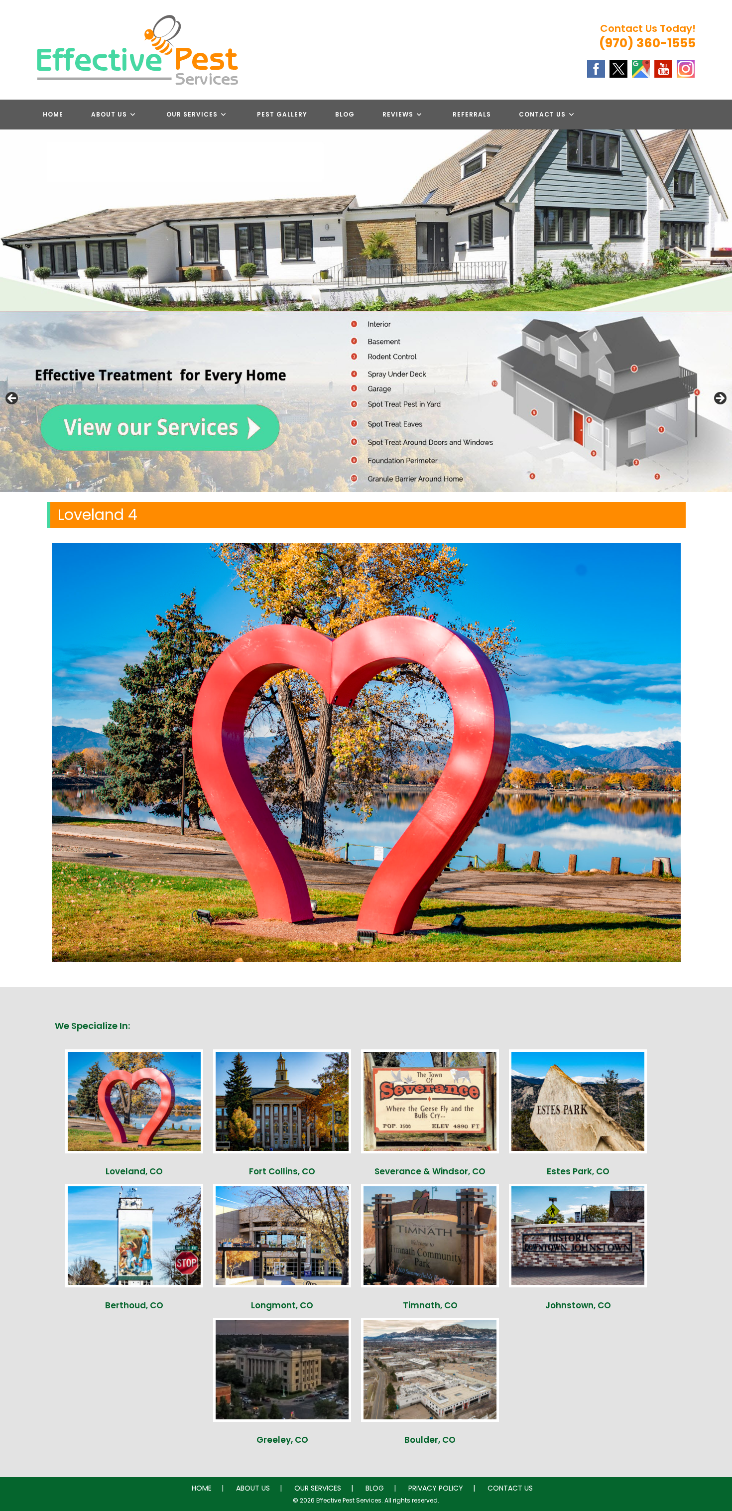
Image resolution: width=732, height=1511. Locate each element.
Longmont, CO (282, 1305)
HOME (202, 1488)
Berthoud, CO (134, 1305)
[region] (366, 401)
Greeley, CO (282, 1440)
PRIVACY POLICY (435, 1488)
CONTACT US (510, 1488)
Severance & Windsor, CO (430, 1171)
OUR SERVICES (317, 1488)
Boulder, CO (430, 1440)
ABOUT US (253, 1488)
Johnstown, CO (578, 1305)
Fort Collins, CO (282, 1171)
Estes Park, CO (578, 1171)
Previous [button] (12, 398)
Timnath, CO (430, 1305)
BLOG (375, 1488)
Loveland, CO (134, 1171)
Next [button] (719, 398)
